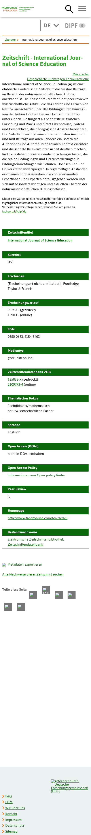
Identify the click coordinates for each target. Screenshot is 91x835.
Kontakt (11, 814)
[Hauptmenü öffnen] (82, 8)
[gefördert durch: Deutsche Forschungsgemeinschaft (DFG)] (70, 785)
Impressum (13, 820)
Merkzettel (80, 74)
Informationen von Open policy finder (36, 475)
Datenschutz (14, 825)
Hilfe (9, 802)
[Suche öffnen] (69, 8)
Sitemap (11, 831)
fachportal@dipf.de (14, 211)
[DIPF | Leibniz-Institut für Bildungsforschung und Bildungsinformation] (75, 25)
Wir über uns (15, 808)
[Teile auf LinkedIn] (72, 595)
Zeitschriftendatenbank (25, 544)
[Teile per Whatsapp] (59, 595)
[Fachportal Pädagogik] (18, 9)
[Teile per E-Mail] (8, 607)
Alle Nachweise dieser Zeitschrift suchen (33, 574)
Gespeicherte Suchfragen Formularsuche (58, 79)
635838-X (14, 379)
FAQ (8, 796)
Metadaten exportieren (25, 564)
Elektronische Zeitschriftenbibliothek (36, 539)
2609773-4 (15, 384)
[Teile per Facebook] (33, 595)
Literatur (10, 39)
